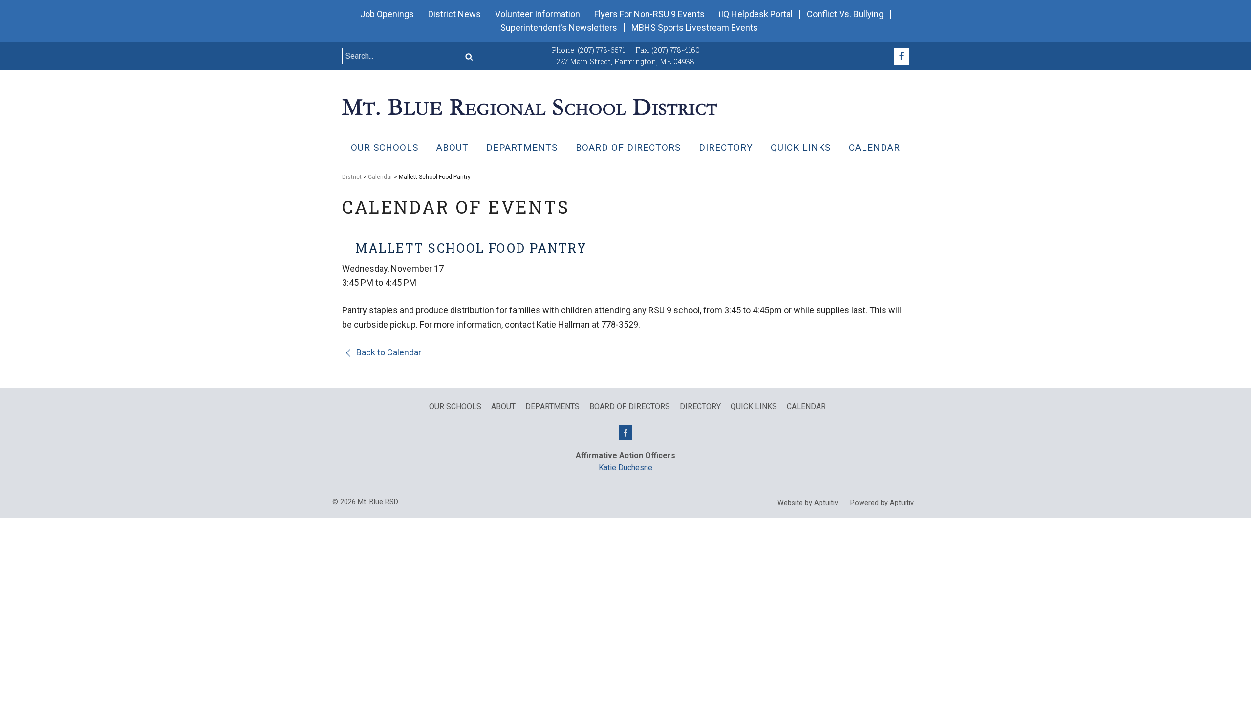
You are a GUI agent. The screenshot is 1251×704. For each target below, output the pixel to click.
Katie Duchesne (625, 467)
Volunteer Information (537, 14)
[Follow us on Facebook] (901, 56)
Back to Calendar (387, 352)
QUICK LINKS (801, 147)
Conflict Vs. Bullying (845, 14)
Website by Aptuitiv (807, 503)
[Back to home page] (529, 106)
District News (454, 14)
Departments (522, 147)
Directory (726, 147)
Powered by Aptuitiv (882, 503)
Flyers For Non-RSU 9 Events (649, 14)
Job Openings (387, 14)
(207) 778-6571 (601, 50)
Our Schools (384, 147)
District (352, 177)
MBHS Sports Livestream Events (694, 27)
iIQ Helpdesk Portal (756, 14)
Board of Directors (628, 147)
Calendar (874, 147)
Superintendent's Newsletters (558, 27)
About (452, 147)
